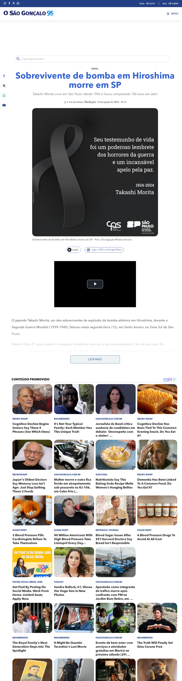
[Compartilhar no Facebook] (4, 76)
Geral (95, 69)
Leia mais (95, 359)
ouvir (75, 250)
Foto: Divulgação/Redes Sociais (113, 239)
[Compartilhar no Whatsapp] (4, 95)
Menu (174, 13)
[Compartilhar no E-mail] (4, 105)
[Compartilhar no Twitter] (4, 86)
